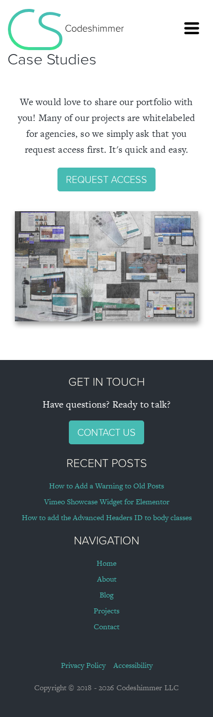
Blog (106, 595)
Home (106, 563)
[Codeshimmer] (35, 28)
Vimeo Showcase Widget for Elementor (106, 501)
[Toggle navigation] (191, 28)
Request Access (106, 179)
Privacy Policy (83, 665)
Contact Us (106, 432)
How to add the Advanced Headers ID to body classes (107, 517)
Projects (106, 610)
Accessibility (133, 665)
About (106, 579)
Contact (106, 626)
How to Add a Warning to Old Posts (106, 485)
